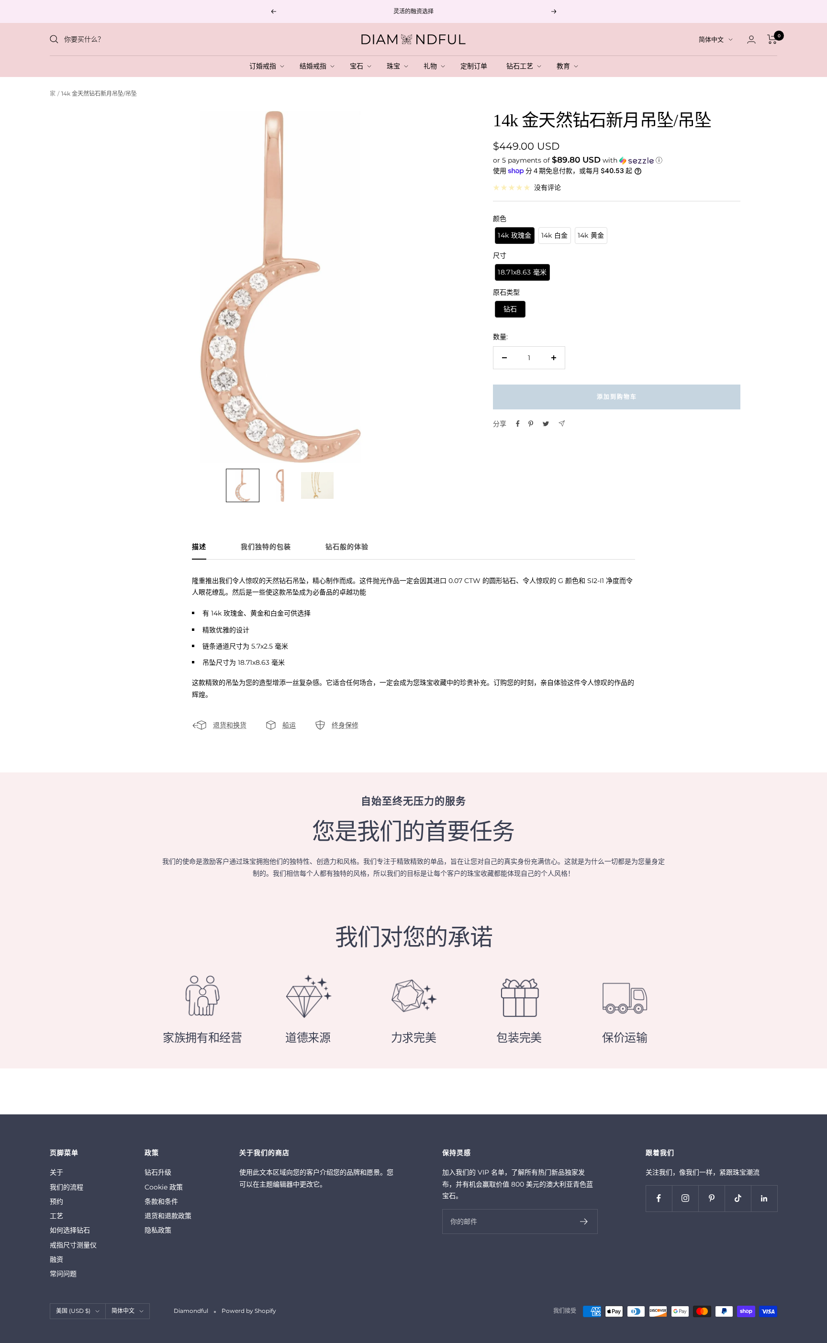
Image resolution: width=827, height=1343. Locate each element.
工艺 (56, 1215)
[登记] (584, 1221)
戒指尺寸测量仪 (73, 1245)
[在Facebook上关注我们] (659, 1198)
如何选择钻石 (70, 1230)
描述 (199, 547)
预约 (56, 1201)
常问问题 (63, 1273)
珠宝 (395, 66)
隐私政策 (158, 1230)
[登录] (751, 39)
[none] (242, 485)
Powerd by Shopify (249, 1310)
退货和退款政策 (168, 1215)
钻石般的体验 (347, 547)
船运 (289, 725)
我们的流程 (66, 1187)
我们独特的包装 (266, 547)
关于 (56, 1172)
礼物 (432, 66)
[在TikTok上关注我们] (738, 1198)
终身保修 (345, 725)
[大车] (772, 39)
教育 (565, 66)
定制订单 (475, 66)
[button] (616, 160)
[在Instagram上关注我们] (685, 1198)
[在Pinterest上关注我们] (711, 1198)
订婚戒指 (264, 66)
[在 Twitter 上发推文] (546, 423)
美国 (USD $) (73, 1310)
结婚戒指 (315, 66)
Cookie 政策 (164, 1187)
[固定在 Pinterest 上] (530, 423)
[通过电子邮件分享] (562, 423)
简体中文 (711, 39)
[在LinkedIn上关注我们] (764, 1198)
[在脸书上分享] (518, 423)
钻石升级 (158, 1172)
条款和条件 (161, 1201)
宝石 (358, 66)
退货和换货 (229, 725)
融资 (56, 1259)
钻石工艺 (521, 66)
